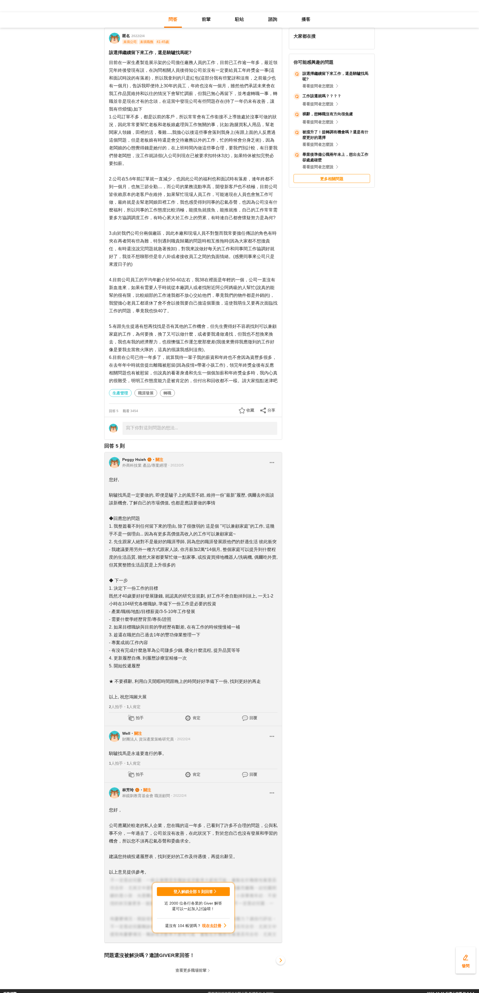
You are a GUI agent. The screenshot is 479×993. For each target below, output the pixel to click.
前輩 (206, 19)
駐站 (239, 19)
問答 (173, 19)
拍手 (140, 718)
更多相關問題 (331, 179)
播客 (306, 19)
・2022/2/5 (175, 465)
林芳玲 (128, 790)
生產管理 (120, 393)
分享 (271, 410)
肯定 (196, 718)
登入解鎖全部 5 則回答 (193, 891)
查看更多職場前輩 (191, 970)
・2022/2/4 (182, 739)
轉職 (167, 393)
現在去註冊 (211, 925)
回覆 (253, 718)
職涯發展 (146, 393)
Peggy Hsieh (134, 459)
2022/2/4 (138, 36)
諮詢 (272, 19)
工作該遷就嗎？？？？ (321, 96)
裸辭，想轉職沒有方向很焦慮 (327, 114)
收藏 (250, 410)
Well (126, 733)
